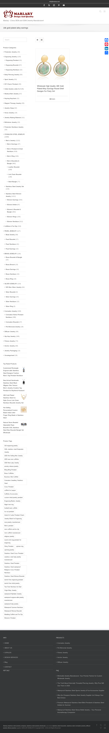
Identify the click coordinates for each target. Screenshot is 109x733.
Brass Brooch (10, 264)
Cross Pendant (9, 487)
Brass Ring (9, 279)
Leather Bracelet (13, 167)
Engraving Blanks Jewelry (12, 501)
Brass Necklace (11, 274)
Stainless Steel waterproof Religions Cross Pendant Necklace (12, 569)
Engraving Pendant (12, 60)
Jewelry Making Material (12, 117)
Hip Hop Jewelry (9, 336)
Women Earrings (12, 200)
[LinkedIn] (106, 48)
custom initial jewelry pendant (13, 497)
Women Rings (11, 217)
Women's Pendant (10, 618)
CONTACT (8, 667)
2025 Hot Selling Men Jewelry (13, 456)
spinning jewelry (9, 550)
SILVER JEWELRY (10, 284)
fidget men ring (9, 504)
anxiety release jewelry (11, 466)
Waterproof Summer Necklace (13, 607)
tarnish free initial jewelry (12, 583)
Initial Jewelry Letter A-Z (12, 89)
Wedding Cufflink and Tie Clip (13, 614)
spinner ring (19, 546)
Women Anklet (12, 204)
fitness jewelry (12, 728)
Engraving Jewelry (10, 56)
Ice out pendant (9, 511)
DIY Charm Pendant (11, 84)
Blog (5, 662)
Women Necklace (13, 221)
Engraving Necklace (12, 70)
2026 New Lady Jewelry (11, 463)
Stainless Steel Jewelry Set (15, 186)
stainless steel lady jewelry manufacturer (12, 558)
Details (53, 99)
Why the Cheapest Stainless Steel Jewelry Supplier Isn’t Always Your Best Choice (80, 696)
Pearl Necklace (11, 244)
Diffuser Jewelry (9, 331)
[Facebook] (106, 40)
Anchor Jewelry (9, 346)
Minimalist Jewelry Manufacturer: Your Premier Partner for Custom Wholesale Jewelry (79, 677)
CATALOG (7, 652)
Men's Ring (11, 156)
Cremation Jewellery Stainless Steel (13, 482)
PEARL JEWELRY (10, 231)
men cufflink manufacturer (12, 533)
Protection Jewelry (10, 52)
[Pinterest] (106, 44)
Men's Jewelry (10, 140)
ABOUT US (8, 648)
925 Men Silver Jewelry (13, 287)
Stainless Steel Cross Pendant (13, 553)
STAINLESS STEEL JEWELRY (14, 134)
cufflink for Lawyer (10, 490)
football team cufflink (10, 508)
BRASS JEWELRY (10, 253)
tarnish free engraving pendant (13, 580)
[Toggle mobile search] (100, 11)
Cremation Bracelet (12, 322)
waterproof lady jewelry (11, 604)
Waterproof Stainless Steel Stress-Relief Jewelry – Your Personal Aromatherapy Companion (79, 711)
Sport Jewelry (9, 79)
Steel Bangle (12, 181)
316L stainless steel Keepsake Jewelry (13, 450)
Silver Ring (9, 306)
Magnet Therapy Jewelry (12, 103)
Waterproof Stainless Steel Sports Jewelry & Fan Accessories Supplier (80, 690)
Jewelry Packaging (10, 350)
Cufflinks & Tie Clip (10, 226)
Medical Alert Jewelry (11, 94)
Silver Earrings (11, 297)
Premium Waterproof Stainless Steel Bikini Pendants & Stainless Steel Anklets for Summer (80, 704)
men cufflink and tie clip (11, 529)
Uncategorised (9, 355)
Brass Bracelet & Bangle (14, 257)
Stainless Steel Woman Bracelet (14, 576)
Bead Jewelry (10, 234)
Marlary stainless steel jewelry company (14, 726)
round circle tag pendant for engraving (12, 541)
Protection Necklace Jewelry (13, 127)
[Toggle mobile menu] (105, 11)
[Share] (106, 53)
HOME (6, 643)
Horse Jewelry (9, 113)
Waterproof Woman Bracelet (13, 611)
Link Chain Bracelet (14, 174)
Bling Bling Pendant (10, 470)
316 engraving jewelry (11, 445)
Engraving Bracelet (12, 65)
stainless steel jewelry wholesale (36, 726)
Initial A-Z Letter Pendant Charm (14, 515)
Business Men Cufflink (11, 477)
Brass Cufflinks (9, 473)
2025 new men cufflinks (11, 459)
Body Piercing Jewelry (11, 74)
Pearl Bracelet (10, 239)
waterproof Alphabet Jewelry (13, 594)
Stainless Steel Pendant (11, 563)
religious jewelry (9, 536)
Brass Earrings (11, 269)
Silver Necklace (11, 301)
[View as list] (42, 40)
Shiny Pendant (8, 546)
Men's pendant (8, 525)
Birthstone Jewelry (10, 122)
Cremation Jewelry (10, 311)
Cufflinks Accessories (11, 494)
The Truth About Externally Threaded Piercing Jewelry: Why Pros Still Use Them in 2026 (80, 684)
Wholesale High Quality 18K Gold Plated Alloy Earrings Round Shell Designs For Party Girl (50, 88)
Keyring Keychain (10, 98)
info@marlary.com (54, 1)
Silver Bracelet (10, 292)
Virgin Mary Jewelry (10, 590)
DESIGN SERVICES (11, 657)
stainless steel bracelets (59, 726)
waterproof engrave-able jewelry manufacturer (14, 599)
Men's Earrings (12, 144)
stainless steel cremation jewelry (76, 726)
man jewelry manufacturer (12, 522)
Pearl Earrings (10, 249)
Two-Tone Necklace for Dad (12, 587)
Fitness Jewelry (9, 341)
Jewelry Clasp (9, 108)
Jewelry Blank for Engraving (13, 518)
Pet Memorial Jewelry (13, 327)
